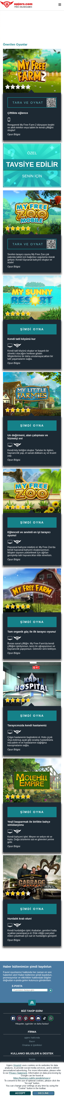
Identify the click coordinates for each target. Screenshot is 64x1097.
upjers (16, 4)
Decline (43, 1093)
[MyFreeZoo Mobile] (32, 231)
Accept (20, 1093)
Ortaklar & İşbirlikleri (32, 1045)
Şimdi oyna (32, 329)
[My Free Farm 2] (0, 26)
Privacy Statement (18, 1073)
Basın (32, 1041)
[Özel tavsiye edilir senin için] (32, 165)
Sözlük (32, 1059)
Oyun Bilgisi (13, 134)
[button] (32, 1002)
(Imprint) (17, 1065)
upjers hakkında (32, 1037)
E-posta (17, 986)
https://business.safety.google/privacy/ (31, 1078)
